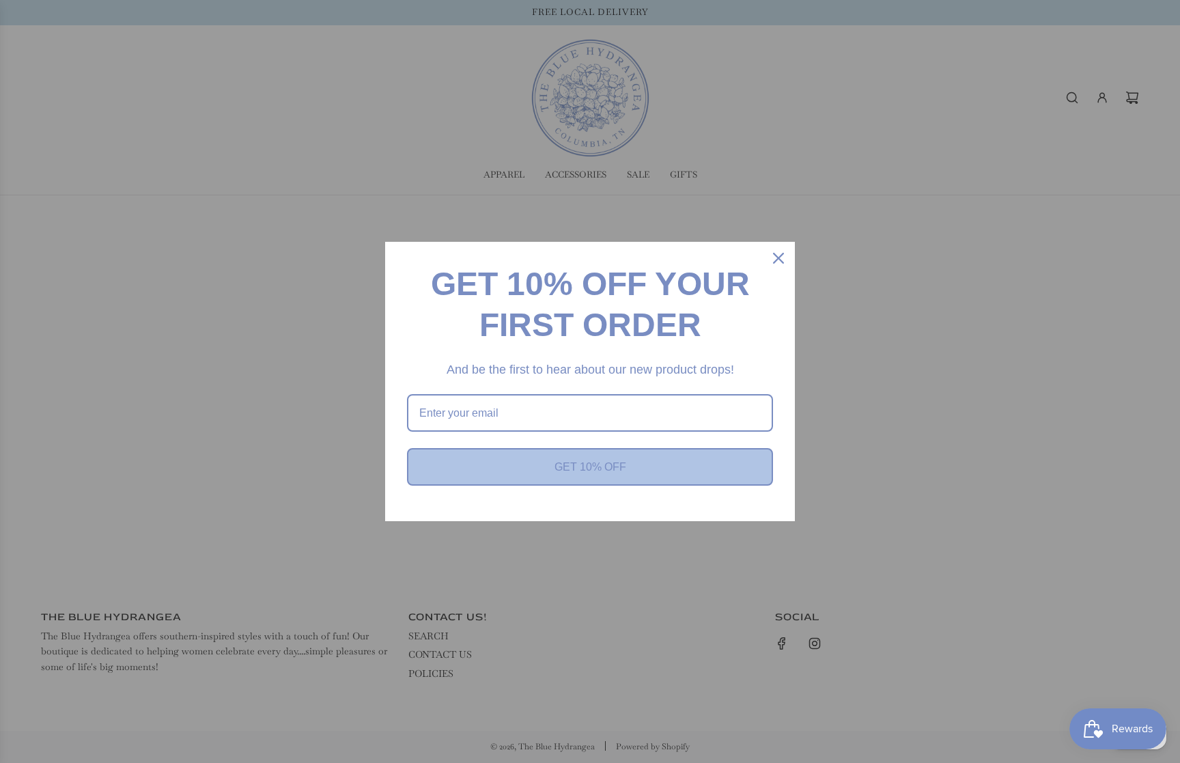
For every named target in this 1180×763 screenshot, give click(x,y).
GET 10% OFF (590, 467)
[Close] (778, 258)
